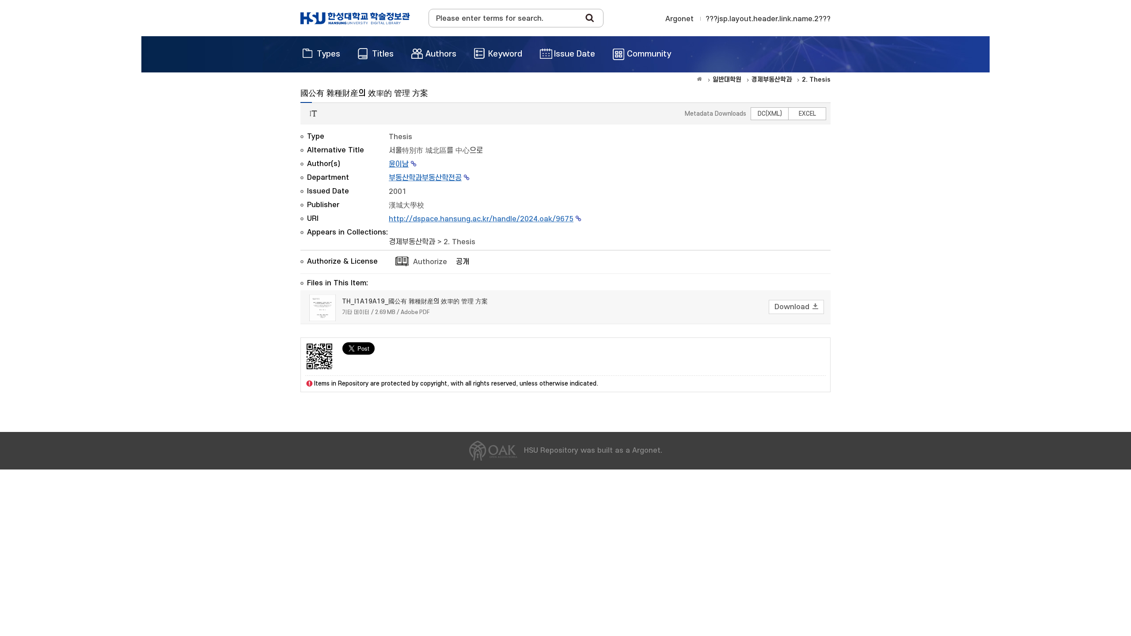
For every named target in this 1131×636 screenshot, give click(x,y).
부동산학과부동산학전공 (425, 178)
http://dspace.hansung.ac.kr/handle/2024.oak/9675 (481, 219)
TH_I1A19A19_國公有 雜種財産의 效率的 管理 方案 (415, 301)
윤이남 (399, 164)
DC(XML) (770, 113)
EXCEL (807, 113)
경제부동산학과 (412, 242)
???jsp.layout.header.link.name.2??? (768, 19)
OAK (355, 18)
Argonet (679, 19)
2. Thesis (459, 242)
